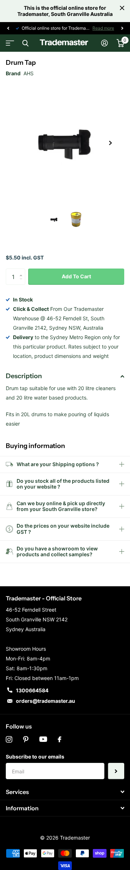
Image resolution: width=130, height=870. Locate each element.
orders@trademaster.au (45, 701)
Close (122, 8)
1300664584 (32, 690)
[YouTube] (43, 739)
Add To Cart (76, 276)
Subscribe (116, 771)
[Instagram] (9, 739)
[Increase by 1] (22, 271)
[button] (8, 28)
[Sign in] (104, 43)
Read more (103, 28)
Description (24, 376)
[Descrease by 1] (22, 283)
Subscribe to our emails (35, 756)
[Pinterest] (26, 739)
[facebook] (59, 739)
